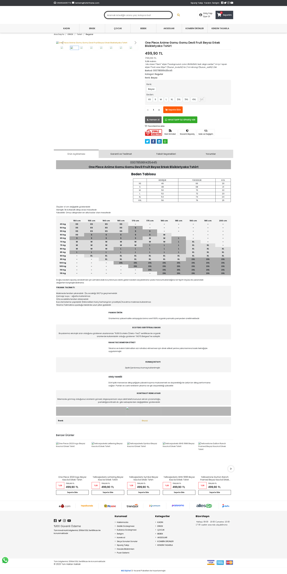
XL (172, 99)
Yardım (207, 2)
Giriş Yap (207, 13)
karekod (121, 537)
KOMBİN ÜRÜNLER (165, 541)
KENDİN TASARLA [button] (220, 28)
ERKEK (160, 526)
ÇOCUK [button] (118, 28)
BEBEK (160, 533)
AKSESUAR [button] (169, 28)
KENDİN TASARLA (165, 545)
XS (149, 99)
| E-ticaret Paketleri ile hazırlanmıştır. (143, 570)
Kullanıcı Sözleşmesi (126, 529)
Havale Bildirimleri (125, 549)
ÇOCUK (161, 529)
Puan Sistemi (123, 552)
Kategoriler (162, 516)
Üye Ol (206, 16)
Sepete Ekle (174, 109)
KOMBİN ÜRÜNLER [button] (195, 28)
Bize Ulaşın (202, 516)
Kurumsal (121, 516)
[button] (62, 42)
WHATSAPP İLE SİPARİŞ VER (181, 119)
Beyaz (151, 89)
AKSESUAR (162, 537)
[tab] (76, 154)
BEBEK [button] (143, 28)
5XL (202, 99)
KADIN (160, 522)
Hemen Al (154, 119)
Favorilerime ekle (156, 126)
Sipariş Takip (197, 2)
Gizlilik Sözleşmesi (125, 526)
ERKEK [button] (92, 28)
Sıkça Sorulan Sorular (127, 541)
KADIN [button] (66, 28)
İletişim (215, 2)
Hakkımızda (122, 522)
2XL (179, 99)
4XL (194, 99)
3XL (186, 99)
